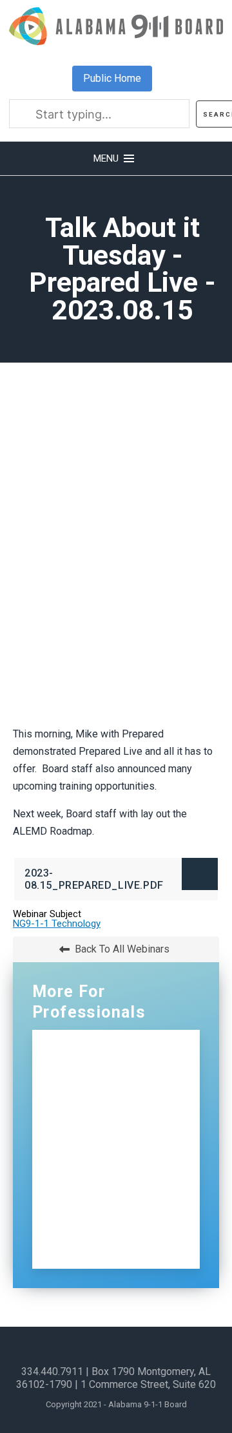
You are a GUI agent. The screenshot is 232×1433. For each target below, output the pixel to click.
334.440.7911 (52, 1371)
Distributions (101, 1149)
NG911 (85, 1076)
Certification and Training (98, 1112)
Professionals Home (121, 1049)
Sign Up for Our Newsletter (94, 1241)
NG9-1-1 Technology (57, 923)
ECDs (81, 1177)
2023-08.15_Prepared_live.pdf (118, 883)
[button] (116, 158)
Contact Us (97, 1204)
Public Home (112, 78)
